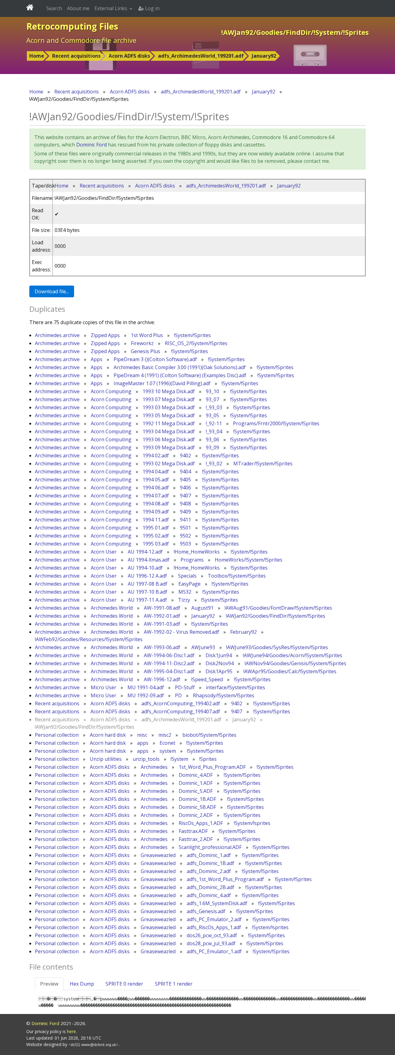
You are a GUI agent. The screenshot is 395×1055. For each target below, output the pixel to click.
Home (36, 55)
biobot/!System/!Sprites (209, 734)
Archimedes (154, 767)
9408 (185, 503)
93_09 (212, 447)
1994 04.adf (156, 471)
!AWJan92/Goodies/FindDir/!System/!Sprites (275, 615)
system (168, 751)
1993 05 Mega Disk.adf (169, 415)
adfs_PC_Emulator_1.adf (214, 951)
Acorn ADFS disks (129, 55)
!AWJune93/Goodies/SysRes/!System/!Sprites (277, 647)
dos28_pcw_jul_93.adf (211, 943)
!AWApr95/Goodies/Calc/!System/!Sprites (289, 671)
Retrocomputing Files (72, 26)
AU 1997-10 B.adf (147, 591)
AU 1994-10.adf (145, 567)
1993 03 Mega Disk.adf (169, 407)
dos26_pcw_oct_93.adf (212, 935)
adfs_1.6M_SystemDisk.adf (217, 903)
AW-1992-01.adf (162, 615)
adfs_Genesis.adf (206, 911)
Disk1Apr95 (219, 671)
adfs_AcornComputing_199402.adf (180, 703)
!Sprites (208, 759)
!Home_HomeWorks (197, 551)
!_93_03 (214, 407)
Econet (167, 743)
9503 (185, 543)
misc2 (164, 734)
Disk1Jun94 (219, 655)
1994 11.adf (156, 519)
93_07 (212, 399)
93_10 (212, 391)
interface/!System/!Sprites (235, 687)
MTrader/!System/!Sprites (263, 463)
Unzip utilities (106, 759)
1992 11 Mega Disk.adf (169, 423)
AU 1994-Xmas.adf (148, 559)
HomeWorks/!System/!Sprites (248, 559)
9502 (185, 535)
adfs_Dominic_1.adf (209, 855)
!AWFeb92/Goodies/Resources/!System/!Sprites (89, 639)
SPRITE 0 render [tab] (124, 983)
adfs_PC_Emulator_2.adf (214, 919)
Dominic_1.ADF (196, 783)
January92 (264, 55)
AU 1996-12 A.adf (147, 575)
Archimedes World (112, 607)
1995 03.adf (156, 543)
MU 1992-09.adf (145, 695)
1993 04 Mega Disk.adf (169, 431)
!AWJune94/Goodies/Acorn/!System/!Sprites (292, 655)
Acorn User (104, 551)
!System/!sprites (252, 823)
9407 (185, 495)
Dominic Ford (91, 144)
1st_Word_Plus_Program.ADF (212, 767)
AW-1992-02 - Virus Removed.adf (181, 631)
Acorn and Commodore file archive (81, 40)
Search (54, 8)
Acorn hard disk (108, 734)
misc (142, 734)
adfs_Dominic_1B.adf (210, 863)
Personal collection (57, 734)
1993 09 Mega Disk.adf (169, 447)
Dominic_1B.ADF (197, 799)
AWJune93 (203, 647)
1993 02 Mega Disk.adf (169, 463)
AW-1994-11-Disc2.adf (169, 663)
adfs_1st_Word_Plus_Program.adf (225, 879)
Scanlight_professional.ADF (210, 847)
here (71, 1031)
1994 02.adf (156, 455)
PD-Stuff (185, 687)
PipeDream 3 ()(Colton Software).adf (155, 359)
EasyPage (189, 583)
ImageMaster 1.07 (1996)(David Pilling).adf (162, 383)
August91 (202, 607)
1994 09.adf (156, 511)
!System (179, 759)
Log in (152, 8)
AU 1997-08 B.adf (147, 583)
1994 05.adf (156, 479)
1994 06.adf (156, 487)
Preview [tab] (49, 983)
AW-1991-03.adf (162, 623)
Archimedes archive (57, 335)
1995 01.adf (156, 527)
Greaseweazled (158, 855)
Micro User (103, 687)
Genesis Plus (145, 351)
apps (142, 743)
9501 (185, 527)
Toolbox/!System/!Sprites (237, 575)
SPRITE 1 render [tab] (174, 983)
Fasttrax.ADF (193, 831)
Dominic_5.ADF (196, 791)
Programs (192, 559)
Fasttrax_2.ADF (196, 839)
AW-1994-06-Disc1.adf (169, 655)
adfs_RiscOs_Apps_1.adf (214, 927)
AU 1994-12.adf (145, 551)
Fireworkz (142, 343)
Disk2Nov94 (220, 663)
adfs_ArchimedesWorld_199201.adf (201, 55)
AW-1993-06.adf (162, 647)
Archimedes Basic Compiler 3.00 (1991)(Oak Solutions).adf (180, 367)
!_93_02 (214, 463)
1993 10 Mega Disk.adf (169, 391)
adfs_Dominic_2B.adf (210, 887)
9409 (185, 511)
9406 (185, 487)
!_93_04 (214, 431)
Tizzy (184, 599)
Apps (96, 359)
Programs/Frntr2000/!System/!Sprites (276, 423)
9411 (185, 519)
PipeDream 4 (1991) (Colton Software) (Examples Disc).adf (180, 375)
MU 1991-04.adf (145, 687)
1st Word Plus (147, 335)
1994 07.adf (156, 495)
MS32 (184, 591)
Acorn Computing (111, 391)
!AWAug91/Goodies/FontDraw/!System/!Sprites (278, 607)
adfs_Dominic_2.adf (209, 871)
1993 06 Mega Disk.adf (169, 439)
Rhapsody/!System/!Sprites (223, 695)
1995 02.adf (156, 535)
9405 (185, 479)
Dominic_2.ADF (196, 815)
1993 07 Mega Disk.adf (169, 399)
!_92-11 (214, 423)
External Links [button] (111, 8)
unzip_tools (146, 759)
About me (78, 8)
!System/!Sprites (192, 335)
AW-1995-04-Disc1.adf (169, 671)
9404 (185, 471)
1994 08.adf (156, 503)
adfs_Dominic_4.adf (209, 895)
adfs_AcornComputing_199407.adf (180, 711)
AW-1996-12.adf (162, 679)
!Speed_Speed (207, 679)
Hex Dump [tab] (82, 983)
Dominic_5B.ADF (197, 807)
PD (178, 695)
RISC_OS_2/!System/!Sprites (196, 343)
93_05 (212, 415)
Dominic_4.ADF (196, 775)
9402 (185, 455)
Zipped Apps (105, 335)
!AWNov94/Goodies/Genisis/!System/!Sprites (295, 663)
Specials (187, 575)
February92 (243, 631)
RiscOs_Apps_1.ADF (201, 823)
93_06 (212, 439)
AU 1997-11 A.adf (147, 599)
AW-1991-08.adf (162, 607)
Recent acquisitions (76, 55)
